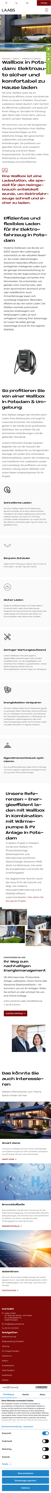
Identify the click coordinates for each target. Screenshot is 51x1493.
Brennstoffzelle (13, 1205)
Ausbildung (7, 1375)
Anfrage (44, 3)
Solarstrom (10, 1272)
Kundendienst (8, 1365)
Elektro (16, 58)
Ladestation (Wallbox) (31, 58)
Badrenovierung (9, 1336)
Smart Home (11, 1143)
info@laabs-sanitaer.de (27, 3)
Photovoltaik (9, 1290)
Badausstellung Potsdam (13, 1341)
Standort (7, 3)
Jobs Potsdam (8, 1370)
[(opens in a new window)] (48, 49)
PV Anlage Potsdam (10, 1351)
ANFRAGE (48, 68)
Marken (5, 1380)
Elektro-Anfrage (14, 1013)
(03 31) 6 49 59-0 (17, 3)
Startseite (6, 58)
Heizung (5, 1346)
